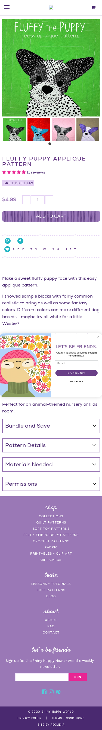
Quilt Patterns (51, 522)
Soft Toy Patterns (51, 529)
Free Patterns (51, 590)
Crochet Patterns (51, 541)
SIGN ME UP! (76, 373)
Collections (51, 516)
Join (77, 677)
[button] (14, 172)
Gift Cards (51, 560)
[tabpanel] (14, 129)
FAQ (51, 626)
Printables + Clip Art (51, 553)
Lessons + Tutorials (51, 584)
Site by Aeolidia (51, 724)
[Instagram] (51, 692)
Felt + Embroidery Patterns (51, 535)
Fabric (51, 547)
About (51, 620)
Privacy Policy (29, 718)
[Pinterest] (58, 692)
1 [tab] (51, 145)
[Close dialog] (98, 337)
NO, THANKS (77, 382)
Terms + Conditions (68, 718)
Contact (51, 632)
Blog (51, 596)
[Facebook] (44, 692)
